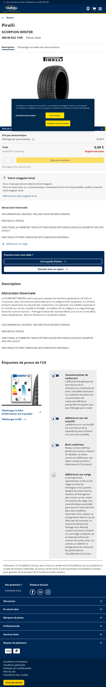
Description (8, 47)
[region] (53, 115)
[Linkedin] (40, 591)
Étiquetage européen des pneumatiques (39, 47)
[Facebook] (32, 591)
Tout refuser (55, 115)
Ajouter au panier (60, 160)
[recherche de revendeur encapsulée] (88, 8)
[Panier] (94, 8)
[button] (100, 8)
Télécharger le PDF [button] (12, 419)
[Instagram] (48, 591)
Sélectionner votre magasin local (20, 195)
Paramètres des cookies (26, 115)
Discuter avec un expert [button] (51, 269)
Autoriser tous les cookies (58, 123)
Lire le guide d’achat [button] (51, 261)
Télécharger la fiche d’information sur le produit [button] (17, 412)
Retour (10, 17)
